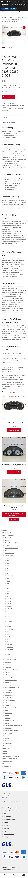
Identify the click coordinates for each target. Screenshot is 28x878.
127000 (10, 109)
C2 (7, 611)
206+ (8, 565)
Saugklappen (8, 713)
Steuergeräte (8, 728)
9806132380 (5, 110)
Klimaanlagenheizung (10, 685)
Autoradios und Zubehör (11, 548)
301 (8, 573)
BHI (6, 550)
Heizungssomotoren (10, 675)
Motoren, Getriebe (8, 761)
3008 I (8, 571)
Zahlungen (6, 837)
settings (18, 6)
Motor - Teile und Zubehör (10, 758)
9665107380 (20, 109)
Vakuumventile (9, 733)
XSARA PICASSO (11, 657)
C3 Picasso (9, 621)
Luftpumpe (8, 702)
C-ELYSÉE (9, 609)
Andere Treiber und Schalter (12, 543)
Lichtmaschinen (9, 697)
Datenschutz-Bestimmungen (11, 811)
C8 (7, 639)
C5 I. (8, 631)
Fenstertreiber (8, 667)
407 (3, 19)
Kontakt (6, 825)
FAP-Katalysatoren (8, 748)
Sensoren (7, 718)
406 (8, 586)
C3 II (8, 616)
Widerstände (8, 738)
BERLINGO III (10, 604)
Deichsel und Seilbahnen (9, 532)
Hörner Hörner (8, 677)
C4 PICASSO (10, 629)
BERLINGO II (10, 601)
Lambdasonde (8, 692)
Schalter (7, 715)
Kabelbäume (8, 682)
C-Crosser (9, 606)
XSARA (8, 654)
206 (8, 563)
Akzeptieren (5, 8)
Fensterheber (8, 664)
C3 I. (8, 614)
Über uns (6, 831)
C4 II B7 (9, 626)
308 (8, 578)
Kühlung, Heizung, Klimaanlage (11, 756)
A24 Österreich (7, 867)
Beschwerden (7, 816)
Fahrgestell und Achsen (9, 746)
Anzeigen (7, 545)
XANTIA (9, 652)
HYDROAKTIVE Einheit (11, 680)
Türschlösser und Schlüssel (12, 730)
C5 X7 (8, 637)
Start (4, 17)
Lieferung (6, 828)
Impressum (6, 822)
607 (8, 593)
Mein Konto (4, 875)
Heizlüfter (7, 672)
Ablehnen (13, 8)
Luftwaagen (8, 705)
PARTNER (9, 644)
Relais (6, 710)
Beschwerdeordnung (9, 819)
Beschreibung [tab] (5, 118)
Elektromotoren (9, 662)
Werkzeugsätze (7, 766)
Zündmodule (8, 743)
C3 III (8, 619)
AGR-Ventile (8, 538)
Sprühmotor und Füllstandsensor (13, 725)
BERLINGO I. (10, 598)
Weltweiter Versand (9, 834)
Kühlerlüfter (8, 690)
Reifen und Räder (7, 763)
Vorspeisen (8, 735)
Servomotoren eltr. (9, 720)
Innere (5, 751)
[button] (24, 27)
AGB (5, 814)
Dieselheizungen (9, 553)
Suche (14, 875)
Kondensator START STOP (12, 687)
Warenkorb (22, 874)
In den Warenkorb (8, 97)
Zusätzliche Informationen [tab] (8, 122)
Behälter (5, 530)
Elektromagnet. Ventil (10, 659)
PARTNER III (10, 649)
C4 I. (8, 624)
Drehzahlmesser (21, 17)
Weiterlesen (14, 519)
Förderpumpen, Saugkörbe (12, 670)
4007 (8, 583)
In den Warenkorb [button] (14, 430)
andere (7, 540)
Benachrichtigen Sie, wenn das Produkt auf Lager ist (14, 514)
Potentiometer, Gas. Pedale (12, 708)
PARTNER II (10, 647)
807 (8, 596)
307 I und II (9, 576)
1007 (8, 558)
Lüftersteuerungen (10, 700)
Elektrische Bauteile (11, 17)
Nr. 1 (8, 642)
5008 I (8, 591)
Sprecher (7, 723)
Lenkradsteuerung (9, 695)
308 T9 (8, 581)
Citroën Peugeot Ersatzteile (11, 808)
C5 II (8, 634)
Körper (5, 753)
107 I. (8, 560)
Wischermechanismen (10, 741)
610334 (14, 109)
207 (8, 568)
